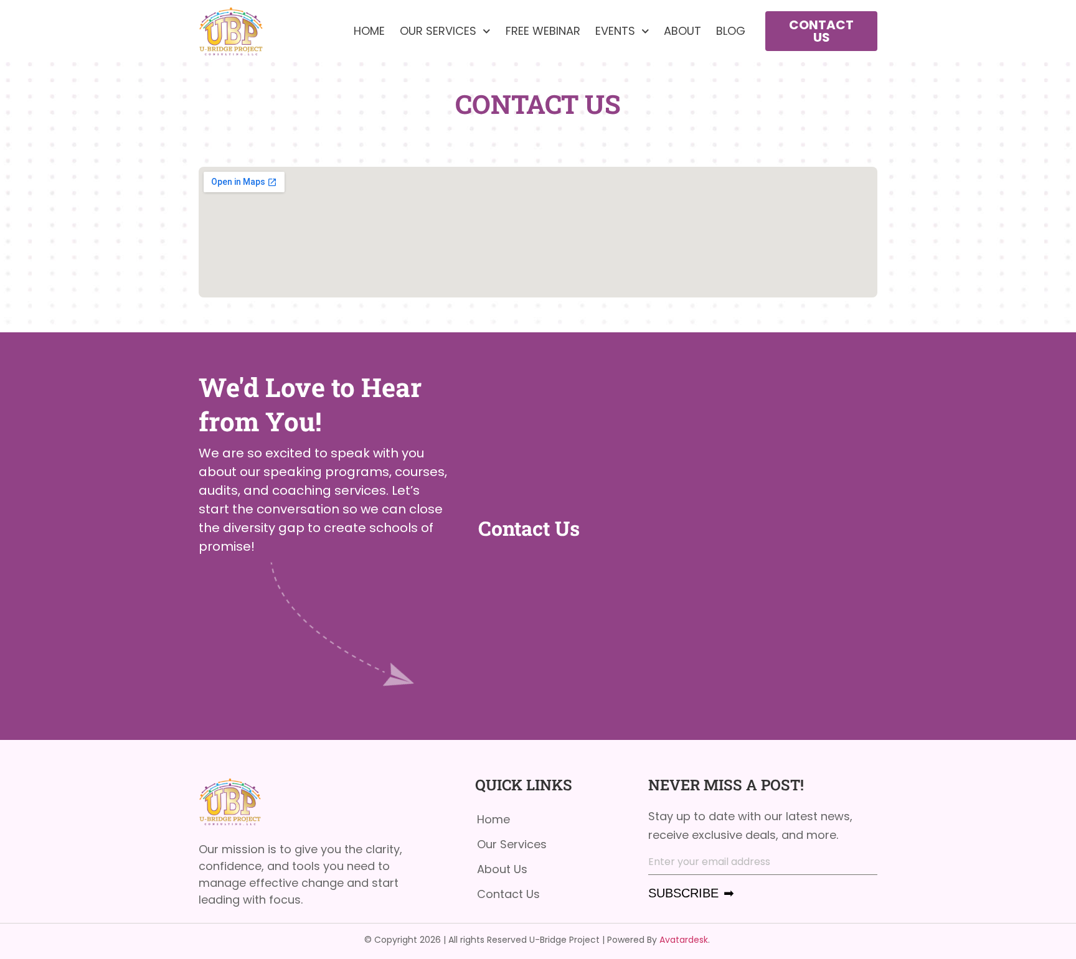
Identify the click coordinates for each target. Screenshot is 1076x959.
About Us (502, 869)
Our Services (438, 31)
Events (615, 31)
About (682, 31)
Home (369, 31)
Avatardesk (683, 939)
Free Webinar (543, 31)
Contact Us (508, 894)
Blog (730, 31)
